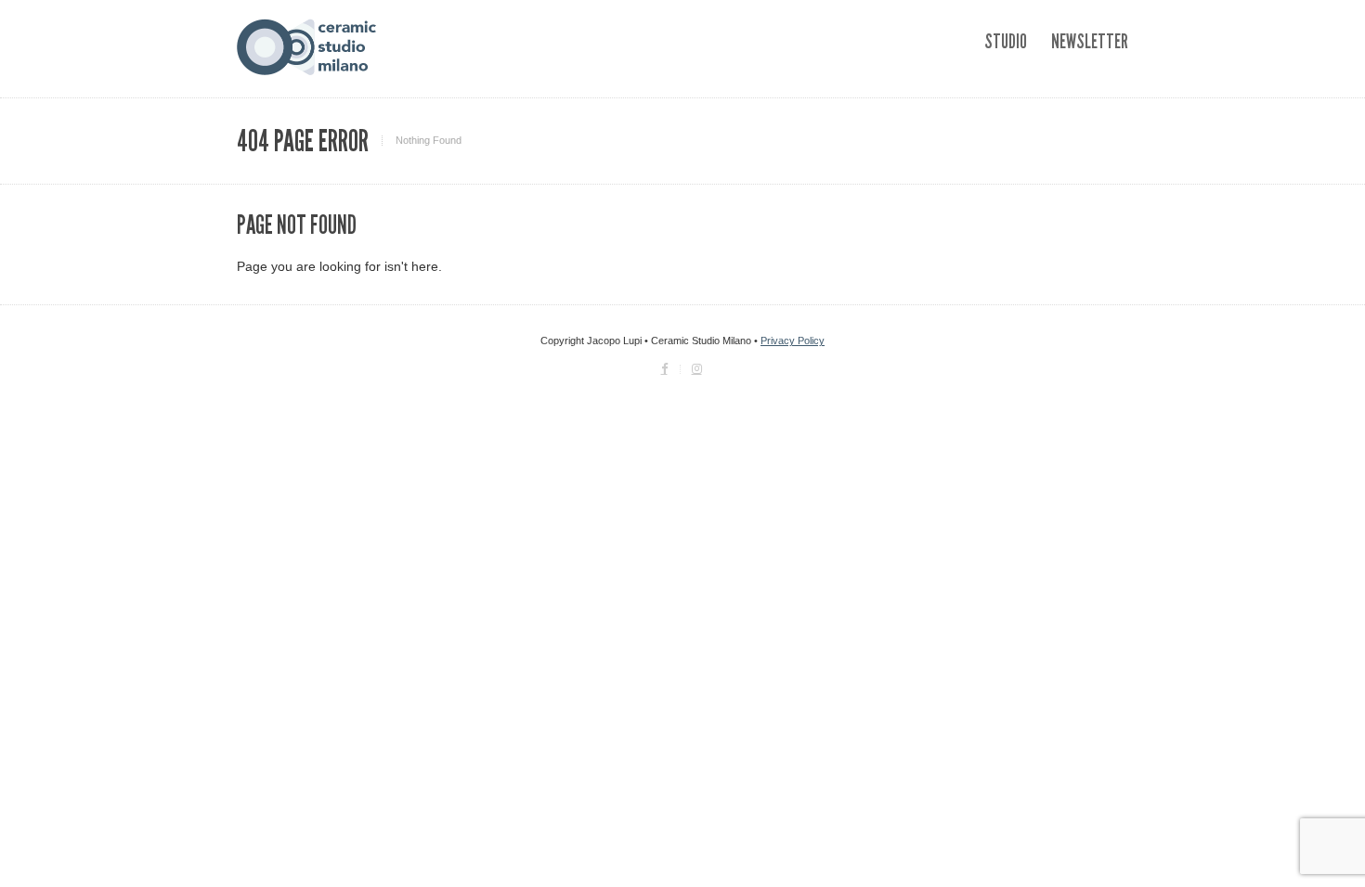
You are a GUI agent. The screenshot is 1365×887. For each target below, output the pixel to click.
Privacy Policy (792, 340)
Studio (1005, 41)
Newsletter (1089, 41)
